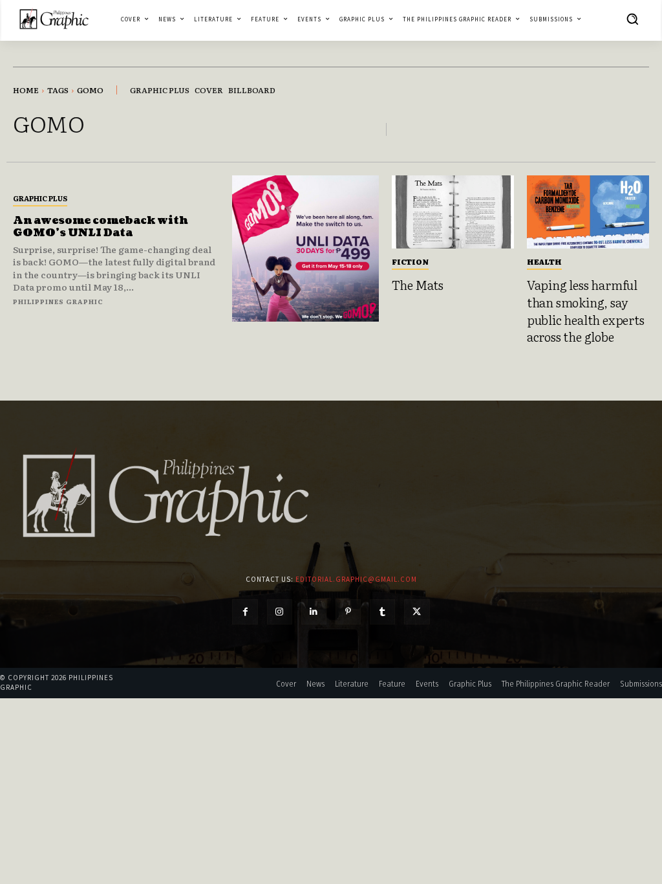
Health (544, 261)
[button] (632, 18)
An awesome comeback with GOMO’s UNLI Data (100, 227)
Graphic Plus (40, 198)
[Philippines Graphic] (54, 19)
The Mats (417, 285)
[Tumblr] (382, 611)
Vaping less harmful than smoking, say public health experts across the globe (586, 311)
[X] (416, 611)
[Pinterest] (348, 611)
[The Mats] (453, 212)
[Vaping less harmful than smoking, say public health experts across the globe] (588, 212)
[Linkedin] (313, 611)
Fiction (410, 261)
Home (26, 90)
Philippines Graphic (58, 301)
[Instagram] (279, 611)
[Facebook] (244, 611)
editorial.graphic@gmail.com (356, 579)
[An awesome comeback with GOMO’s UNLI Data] (305, 248)
